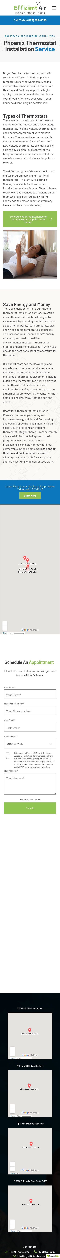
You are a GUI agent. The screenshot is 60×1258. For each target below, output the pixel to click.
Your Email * (9, 720)
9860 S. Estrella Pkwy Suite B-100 (31, 1181)
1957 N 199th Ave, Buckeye (31, 1066)
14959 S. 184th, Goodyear (31, 1008)
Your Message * (11, 770)
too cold (43, 73)
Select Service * (11, 736)
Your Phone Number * (14, 703)
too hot (30, 73)
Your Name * (9, 687)
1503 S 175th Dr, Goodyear (32, 1123)
